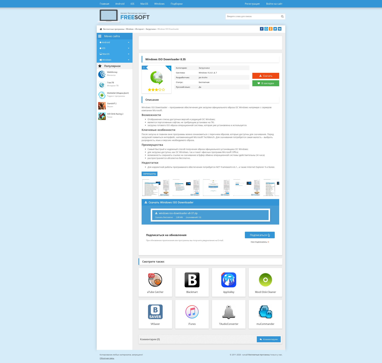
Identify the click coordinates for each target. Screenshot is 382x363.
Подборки (176, 3)
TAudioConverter (228, 324)
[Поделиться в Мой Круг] (266, 29)
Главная (104, 3)
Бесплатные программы (113, 29)
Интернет (139, 29)
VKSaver (155, 324)
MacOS (144, 3)
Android (119, 3)
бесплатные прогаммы (259, 354)
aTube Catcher (155, 292)
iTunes (192, 324)
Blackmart (192, 292)
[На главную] (126, 16)
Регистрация (252, 3)
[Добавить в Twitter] (275, 29)
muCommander (265, 324)
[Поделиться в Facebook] (262, 29)
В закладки (267, 83)
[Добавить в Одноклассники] (270, 29)
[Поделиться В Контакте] (279, 29)
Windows (159, 3)
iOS (132, 3)
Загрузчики (151, 29)
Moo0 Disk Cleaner (265, 292)
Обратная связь (107, 358)
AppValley (228, 292)
